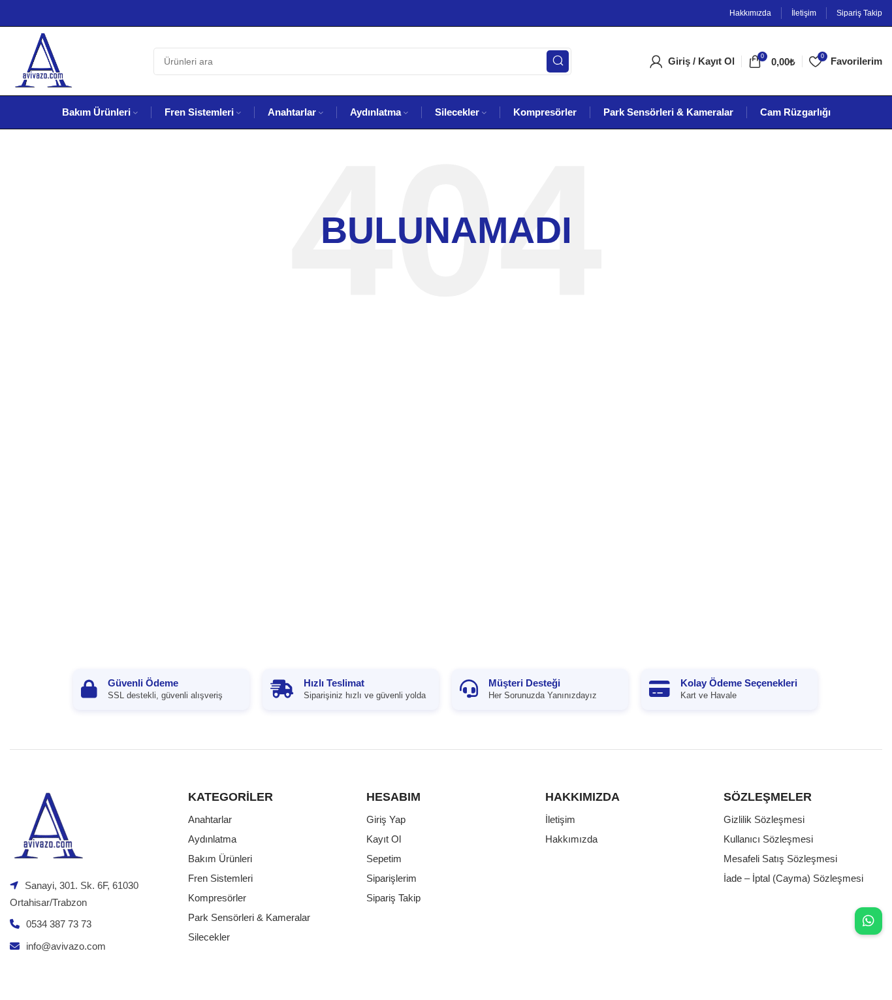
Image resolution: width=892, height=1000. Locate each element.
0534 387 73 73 (58, 923)
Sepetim (384, 858)
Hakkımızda (571, 839)
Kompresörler (217, 897)
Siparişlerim (391, 878)
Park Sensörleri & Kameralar (249, 917)
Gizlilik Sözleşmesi (764, 819)
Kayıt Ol (383, 839)
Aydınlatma (212, 839)
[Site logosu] (42, 59)
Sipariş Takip (393, 897)
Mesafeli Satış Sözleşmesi (780, 858)
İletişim (560, 819)
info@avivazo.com (66, 946)
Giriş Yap (386, 819)
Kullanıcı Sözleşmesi (768, 839)
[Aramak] (558, 61)
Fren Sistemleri (220, 878)
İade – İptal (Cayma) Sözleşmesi (793, 878)
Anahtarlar (210, 819)
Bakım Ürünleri (220, 858)
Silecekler (209, 937)
